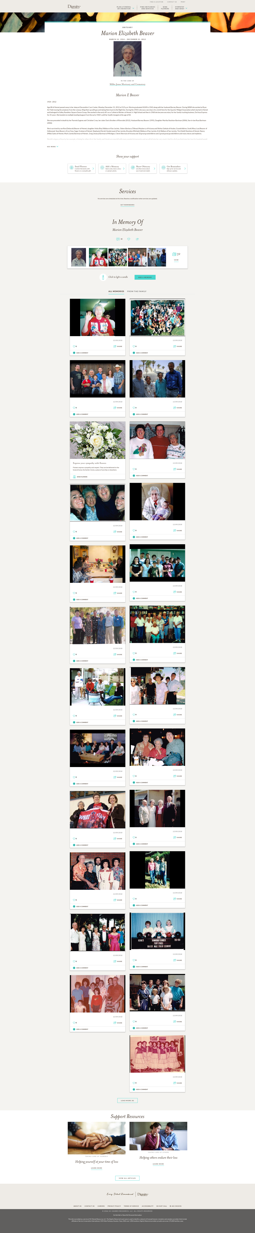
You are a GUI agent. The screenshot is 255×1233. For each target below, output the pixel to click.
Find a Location (156, 2)
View (176, 260)
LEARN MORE (96, 1168)
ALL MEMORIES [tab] (116, 291)
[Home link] (74, 7)
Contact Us (172, 2)
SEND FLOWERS (82, 477)
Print (183, 2)
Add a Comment (82, 353)
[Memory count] (118, 239)
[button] (125, 8)
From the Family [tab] (137, 291)
